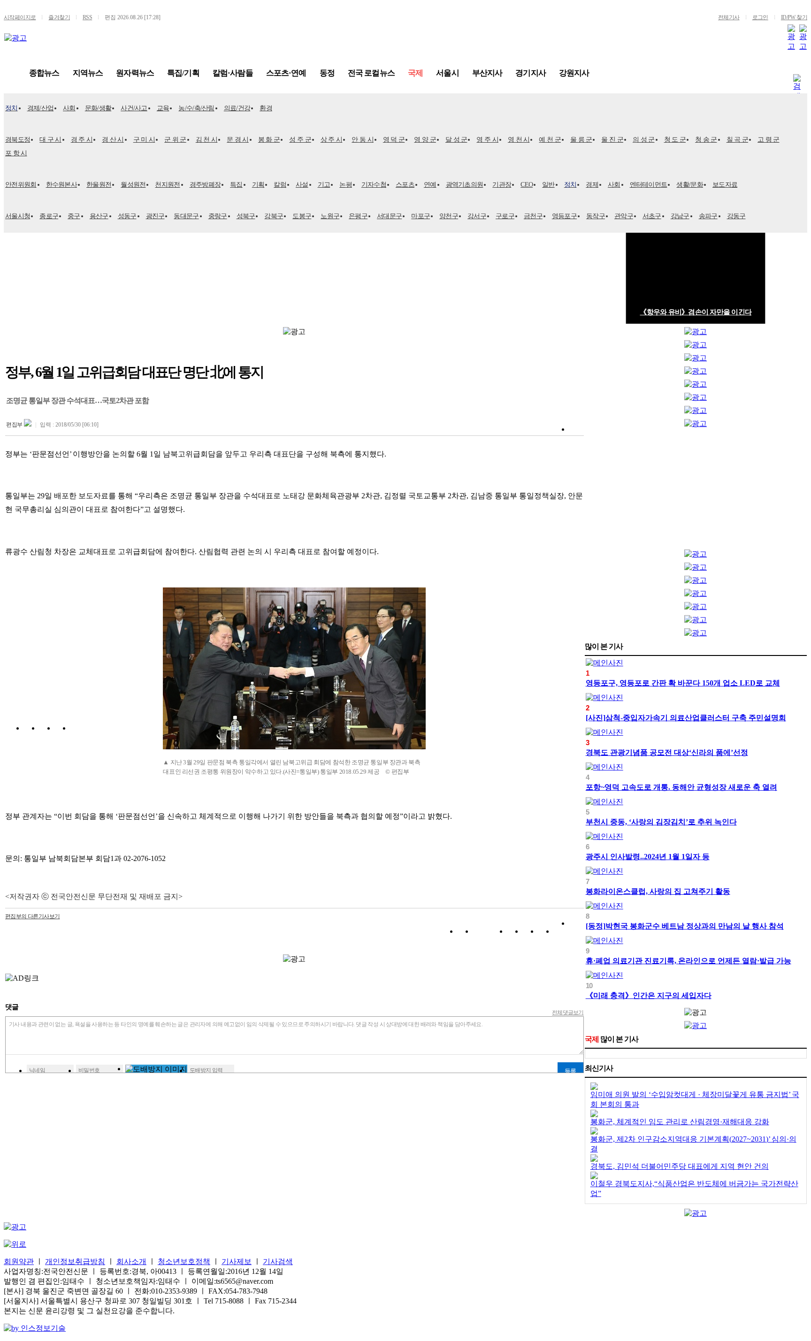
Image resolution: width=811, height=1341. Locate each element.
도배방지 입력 (206, 1070)
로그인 (760, 17)
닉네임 (37, 1070)
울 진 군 (612, 139)
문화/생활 (98, 108)
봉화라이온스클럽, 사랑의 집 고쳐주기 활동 (658, 891)
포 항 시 (16, 153)
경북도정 (17, 139)
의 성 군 (644, 139)
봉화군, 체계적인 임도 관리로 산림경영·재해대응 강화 (679, 1122)
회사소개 (131, 1261)
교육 (163, 108)
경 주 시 (82, 139)
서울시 (447, 73)
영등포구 (564, 216)
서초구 (652, 216)
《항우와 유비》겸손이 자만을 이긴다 (695, 312)
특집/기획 (183, 73)
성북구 (246, 216)
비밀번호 (89, 1070)
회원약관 (19, 1261)
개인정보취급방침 (75, 1261)
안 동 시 (363, 139)
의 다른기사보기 (32, 916)
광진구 (155, 216)
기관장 (501, 184)
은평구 (358, 216)
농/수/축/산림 (196, 108)
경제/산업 (40, 108)
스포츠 (405, 184)
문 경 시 (238, 139)
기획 (258, 184)
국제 (415, 73)
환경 (266, 108)
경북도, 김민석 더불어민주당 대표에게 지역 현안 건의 (679, 1166)
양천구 (448, 216)
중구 (74, 216)
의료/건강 (237, 108)
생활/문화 (689, 184)
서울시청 (17, 216)
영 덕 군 (394, 139)
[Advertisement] (695, 490)
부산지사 (487, 73)
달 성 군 (456, 139)
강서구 (476, 216)
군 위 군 (175, 139)
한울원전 (98, 184)
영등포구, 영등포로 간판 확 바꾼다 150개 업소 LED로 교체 (683, 683)
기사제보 (237, 1261)
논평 (345, 184)
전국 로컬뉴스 (371, 73)
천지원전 (167, 184)
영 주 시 (487, 139)
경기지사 (530, 73)
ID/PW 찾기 (794, 17)
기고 (324, 184)
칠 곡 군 (738, 139)
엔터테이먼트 (648, 184)
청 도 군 (675, 139)
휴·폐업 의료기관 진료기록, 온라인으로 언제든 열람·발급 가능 (688, 961)
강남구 (680, 216)
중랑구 (217, 216)
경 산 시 (113, 139)
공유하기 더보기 (576, 933)
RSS (87, 17)
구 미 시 (144, 139)
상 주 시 (332, 139)
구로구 (505, 216)
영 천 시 (519, 139)
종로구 (48, 216)
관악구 (623, 216)
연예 (430, 184)
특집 (236, 184)
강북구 (273, 216)
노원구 (330, 216)
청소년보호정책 (184, 1261)
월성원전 (133, 184)
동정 (327, 73)
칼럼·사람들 (233, 73)
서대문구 (389, 216)
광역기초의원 (464, 184)
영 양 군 (425, 139)
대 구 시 (50, 139)
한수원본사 (61, 184)
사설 (302, 184)
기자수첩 (373, 184)
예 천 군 (550, 139)
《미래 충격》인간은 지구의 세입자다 (649, 995)
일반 (548, 184)
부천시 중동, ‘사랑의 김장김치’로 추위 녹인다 (661, 822)
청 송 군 (706, 139)
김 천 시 (207, 139)
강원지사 (574, 73)
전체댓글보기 (568, 1012)
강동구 (736, 216)
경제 (592, 184)
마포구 (420, 216)
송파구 (708, 216)
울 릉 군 (581, 139)
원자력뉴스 (135, 73)
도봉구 (301, 216)
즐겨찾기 (59, 17)
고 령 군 (768, 139)
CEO (526, 184)
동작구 (595, 216)
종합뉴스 (44, 73)
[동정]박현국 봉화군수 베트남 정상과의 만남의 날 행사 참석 (685, 926)
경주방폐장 (205, 184)
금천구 (533, 216)
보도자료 (724, 184)
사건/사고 (134, 108)
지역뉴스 (88, 73)
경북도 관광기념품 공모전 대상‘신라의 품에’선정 (667, 752)
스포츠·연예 (286, 73)
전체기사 (729, 17)
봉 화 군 (269, 139)
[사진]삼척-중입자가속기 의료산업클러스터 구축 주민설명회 (686, 718)
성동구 (127, 216)
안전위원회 (21, 184)
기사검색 (278, 1261)
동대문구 (186, 216)
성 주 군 (300, 139)
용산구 (99, 216)
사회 (69, 108)
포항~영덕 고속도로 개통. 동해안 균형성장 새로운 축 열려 (681, 787)
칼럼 (280, 184)
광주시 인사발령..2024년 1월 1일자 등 (648, 857)
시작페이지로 (20, 17)
